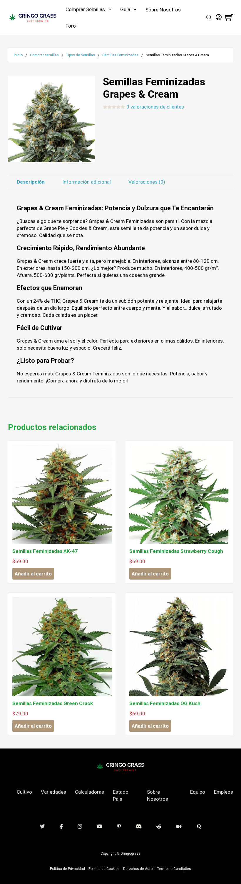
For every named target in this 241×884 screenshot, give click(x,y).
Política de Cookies (104, 869)
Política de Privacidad (67, 869)
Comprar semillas (44, 55)
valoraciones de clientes (155, 106)
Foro (71, 26)
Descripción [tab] (31, 182)
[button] (87, 83)
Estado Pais (120, 795)
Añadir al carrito (33, 574)
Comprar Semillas (85, 9)
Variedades (53, 792)
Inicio (18, 55)
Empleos (223, 792)
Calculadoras (89, 792)
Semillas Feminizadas (120, 55)
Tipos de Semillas (80, 55)
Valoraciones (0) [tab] (146, 182)
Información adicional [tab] (86, 182)
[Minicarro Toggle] (229, 17)
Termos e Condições (174, 869)
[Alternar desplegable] (109, 9)
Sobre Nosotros (163, 10)
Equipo (197, 792)
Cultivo (24, 792)
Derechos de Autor (138, 869)
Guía (125, 9)
